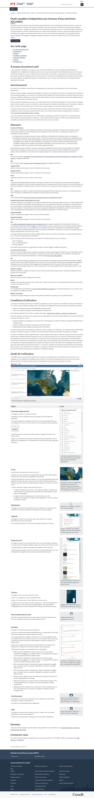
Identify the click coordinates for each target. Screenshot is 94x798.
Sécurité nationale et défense (42, 774)
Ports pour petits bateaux (54, 255)
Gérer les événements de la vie (66, 783)
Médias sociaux (14, 794)
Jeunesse (61, 780)
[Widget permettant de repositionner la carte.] (71, 614)
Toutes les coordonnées (16, 766)
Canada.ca (13, 13)
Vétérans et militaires (64, 777)
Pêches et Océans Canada (23, 13)
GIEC (33, 226)
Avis (46, 794)
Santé (12, 786)
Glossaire (16, 53)
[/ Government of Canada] (22, 4)
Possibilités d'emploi (40, 756)
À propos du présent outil (20, 49)
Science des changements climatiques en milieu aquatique (50, 13)
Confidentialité (52, 794)
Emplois (12, 771)
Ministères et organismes (41, 766)
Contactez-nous (17, 62)
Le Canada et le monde (40, 786)
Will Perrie (21, 740)
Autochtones (62, 774)
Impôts (12, 789)
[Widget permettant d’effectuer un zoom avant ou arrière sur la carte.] (71, 596)
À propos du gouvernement (66, 766)
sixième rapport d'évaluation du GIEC (35, 163)
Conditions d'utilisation (20, 55)
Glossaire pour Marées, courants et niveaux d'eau (61, 313)
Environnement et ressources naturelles (44, 771)
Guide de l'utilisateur (19, 57)
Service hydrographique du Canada (43, 289)
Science (33, 13)
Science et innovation (64, 771)
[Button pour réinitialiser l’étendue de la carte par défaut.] (71, 504)
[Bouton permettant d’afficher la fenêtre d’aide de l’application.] (71, 708)
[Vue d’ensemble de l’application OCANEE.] (47, 381)
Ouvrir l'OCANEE (15, 40)
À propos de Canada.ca (37, 794)
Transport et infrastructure (41, 783)
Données (15, 59)
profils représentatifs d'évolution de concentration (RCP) (29, 224)
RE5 (51, 247)
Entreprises (13, 780)
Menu (14, 9)
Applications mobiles (25, 794)
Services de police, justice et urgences (44, 780)
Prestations (13, 783)
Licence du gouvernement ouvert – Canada (26, 113)
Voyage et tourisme (15, 777)
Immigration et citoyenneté (17, 774)
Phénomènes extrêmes (71, 13)
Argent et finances (39, 789)
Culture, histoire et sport (41, 777)
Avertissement (17, 51)
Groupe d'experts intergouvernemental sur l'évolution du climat (43, 197)
